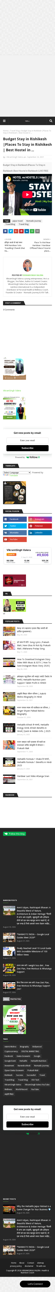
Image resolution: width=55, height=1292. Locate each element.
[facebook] (15, 519)
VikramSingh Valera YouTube (37, 1085)
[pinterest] (40, 526)
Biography (24, 1047)
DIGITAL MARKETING (30, 1051)
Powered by (20, 457)
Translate (13, 475)
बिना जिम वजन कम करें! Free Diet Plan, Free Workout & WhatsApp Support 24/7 (33, 985)
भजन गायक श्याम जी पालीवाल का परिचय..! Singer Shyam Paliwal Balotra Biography (33, 710)
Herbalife (23, 1061)
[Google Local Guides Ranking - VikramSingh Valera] (27, 564)
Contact (30, 1263)
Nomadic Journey (33, 221)
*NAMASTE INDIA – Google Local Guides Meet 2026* (33, 936)
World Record (21, 1089)
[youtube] (15, 539)
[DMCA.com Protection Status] (12, 1000)
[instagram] (40, 519)
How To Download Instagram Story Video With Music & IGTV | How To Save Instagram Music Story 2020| (34, 662)
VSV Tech (35, 1080)
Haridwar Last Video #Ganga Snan (33, 776)
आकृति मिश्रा (9, 1094)
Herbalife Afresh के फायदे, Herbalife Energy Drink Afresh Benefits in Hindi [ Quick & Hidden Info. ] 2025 (33, 727)
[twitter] (15, 526)
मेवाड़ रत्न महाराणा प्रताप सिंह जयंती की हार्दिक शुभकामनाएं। (32, 630)
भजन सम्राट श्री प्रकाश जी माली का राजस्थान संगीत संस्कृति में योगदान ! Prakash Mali (31, 745)
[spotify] (40, 539)
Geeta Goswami (23, 1056)
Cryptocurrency (11, 1051)
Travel (42, 1075)
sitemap (40, 1263)
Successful (31, 1075)
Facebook (9, 1056)
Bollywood (37, 1047)
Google (37, 1056)
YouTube (35, 1089)
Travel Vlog (15, 131)
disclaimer (29, 1266)
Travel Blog (10, 224)
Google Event (10, 1061)
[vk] (15, 532)
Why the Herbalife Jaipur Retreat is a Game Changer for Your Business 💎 (34, 1208)
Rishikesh (8, 1075)
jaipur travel (18, 221)
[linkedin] (40, 532)
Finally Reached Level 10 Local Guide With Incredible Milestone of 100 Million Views (34, 951)
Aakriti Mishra (10, 1047)
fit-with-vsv (41, 1266)
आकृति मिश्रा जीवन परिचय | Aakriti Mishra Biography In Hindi (31, 695)
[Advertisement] (27, 27)
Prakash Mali (33, 1070)
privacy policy (16, 1266)
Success (19, 1075)
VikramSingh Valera (15, 157)
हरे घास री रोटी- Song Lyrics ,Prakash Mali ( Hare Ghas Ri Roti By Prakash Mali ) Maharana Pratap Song (34, 645)
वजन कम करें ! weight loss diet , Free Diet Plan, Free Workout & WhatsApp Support (34, 968)
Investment (9, 1066)
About (21, 1263)
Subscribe (27, 448)
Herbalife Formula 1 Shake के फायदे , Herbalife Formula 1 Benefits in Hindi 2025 (34, 762)
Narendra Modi (24, 1066)
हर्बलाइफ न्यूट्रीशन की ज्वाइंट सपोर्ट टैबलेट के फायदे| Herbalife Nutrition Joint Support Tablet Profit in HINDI (34, 679)
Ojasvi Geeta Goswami (14, 1070)
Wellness (8, 1089)
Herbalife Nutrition (38, 1061)
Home (5, 131)
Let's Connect (35, 1284)
